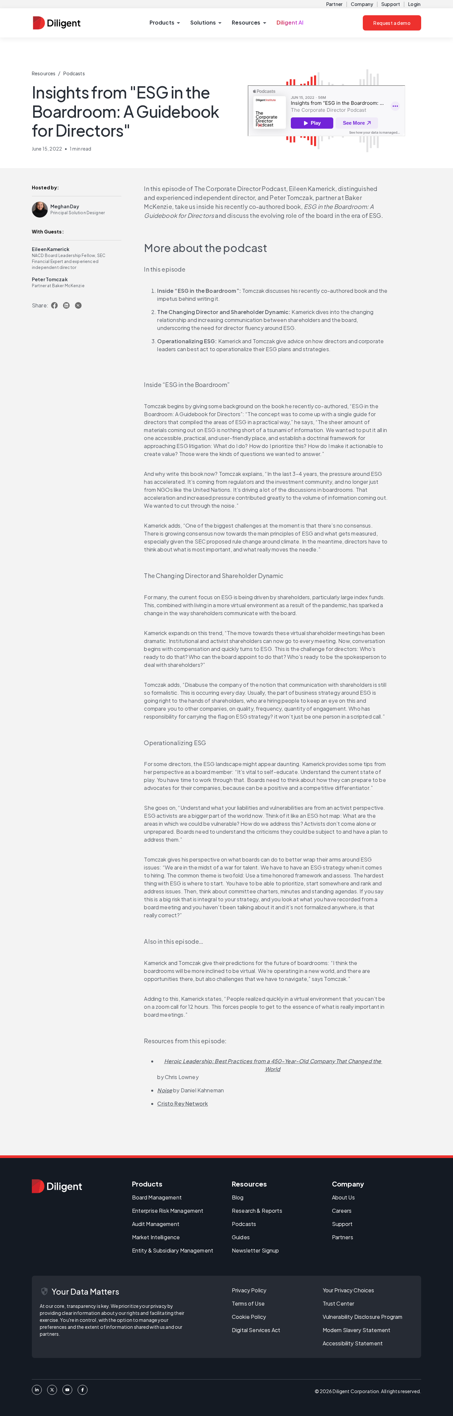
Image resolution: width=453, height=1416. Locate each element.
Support (390, 4)
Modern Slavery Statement (357, 1329)
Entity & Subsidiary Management (173, 1250)
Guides (241, 1237)
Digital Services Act (256, 1329)
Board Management (157, 1197)
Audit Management (155, 1223)
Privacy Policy (249, 1290)
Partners (342, 1237)
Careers (342, 1210)
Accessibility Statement (353, 1343)
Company (362, 4)
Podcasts (74, 73)
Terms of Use (248, 1303)
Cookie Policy (249, 1316)
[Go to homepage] (57, 1186)
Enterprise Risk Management (168, 1210)
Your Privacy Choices (348, 1290)
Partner (334, 4)
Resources (43, 73)
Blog (238, 1197)
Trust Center (339, 1303)
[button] (165, 23)
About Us (343, 1197)
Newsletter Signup (255, 1250)
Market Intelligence (156, 1237)
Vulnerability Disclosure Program (363, 1316)
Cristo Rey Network (182, 1103)
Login (414, 4)
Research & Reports (257, 1210)
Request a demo (392, 23)
